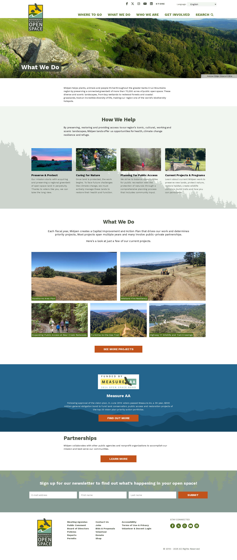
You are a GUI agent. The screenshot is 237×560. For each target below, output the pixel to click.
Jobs (98, 525)
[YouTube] (146, 4)
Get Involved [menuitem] (177, 15)
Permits (71, 538)
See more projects (118, 349)
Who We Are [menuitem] (147, 15)
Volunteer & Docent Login (136, 528)
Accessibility (129, 522)
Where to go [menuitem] (90, 15)
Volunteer (101, 532)
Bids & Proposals (105, 528)
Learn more (118, 458)
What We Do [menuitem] (119, 15)
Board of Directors (78, 528)
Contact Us (102, 522)
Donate (100, 535)
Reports (71, 535)
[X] (134, 4)
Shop (98, 538)
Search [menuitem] (202, 15)
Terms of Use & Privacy (135, 525)
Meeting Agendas (77, 522)
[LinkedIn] (153, 4)
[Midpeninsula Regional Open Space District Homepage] (35, 9)
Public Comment (76, 525)
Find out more (118, 418)
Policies (71, 532)
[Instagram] (140, 4)
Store (160, 3)
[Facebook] (128, 4)
